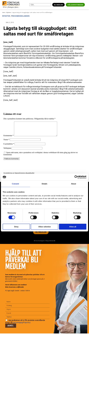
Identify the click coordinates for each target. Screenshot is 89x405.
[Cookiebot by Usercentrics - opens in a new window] (76, 177)
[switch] (33, 217)
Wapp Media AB (50, 241)
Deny (16, 227)
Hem (3, 12)
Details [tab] (44, 184)
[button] (86, 4)
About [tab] (73, 184)
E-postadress (8, 144)
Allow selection (44, 227)
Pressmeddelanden (20, 16)
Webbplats (7, 148)
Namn (6, 140)
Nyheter (8, 12)
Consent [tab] (15, 184)
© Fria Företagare (39, 241)
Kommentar (8, 135)
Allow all (72, 227)
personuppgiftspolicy (21, 322)
